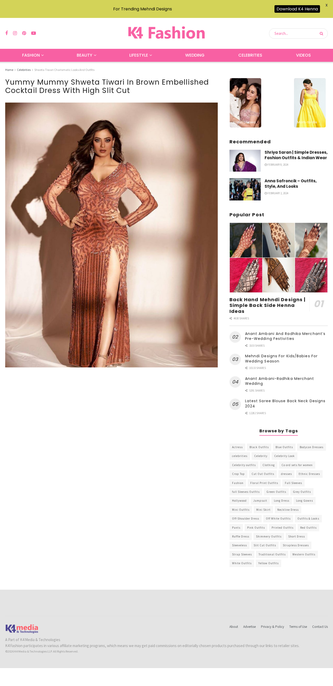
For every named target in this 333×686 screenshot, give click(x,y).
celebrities (239, 456)
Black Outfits (259, 447)
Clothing (268, 465)
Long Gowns (304, 500)
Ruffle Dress (240, 536)
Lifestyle (138, 55)
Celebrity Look (284, 456)
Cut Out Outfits (263, 474)
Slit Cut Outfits (265, 545)
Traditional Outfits (272, 554)
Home (9, 70)
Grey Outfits (302, 492)
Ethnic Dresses (309, 474)
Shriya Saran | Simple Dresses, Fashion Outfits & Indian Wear (296, 155)
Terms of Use (298, 626)
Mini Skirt (263, 510)
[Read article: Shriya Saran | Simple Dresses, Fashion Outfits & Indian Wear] (245, 161)
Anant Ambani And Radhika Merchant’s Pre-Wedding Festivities (285, 336)
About (233, 626)
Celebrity (260, 456)
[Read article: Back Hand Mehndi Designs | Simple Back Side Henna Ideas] (278, 258)
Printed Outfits (282, 527)
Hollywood (239, 500)
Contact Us (320, 626)
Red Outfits (308, 527)
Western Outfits (303, 554)
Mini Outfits (240, 510)
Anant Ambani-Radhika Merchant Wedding (279, 381)
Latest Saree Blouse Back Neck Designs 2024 (285, 403)
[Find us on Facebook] (6, 33)
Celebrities (250, 55)
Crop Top (238, 474)
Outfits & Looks (308, 518)
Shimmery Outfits (268, 536)
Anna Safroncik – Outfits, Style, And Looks (291, 183)
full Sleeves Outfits (246, 492)
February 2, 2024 (277, 193)
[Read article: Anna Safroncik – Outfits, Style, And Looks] (245, 189)
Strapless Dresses (296, 545)
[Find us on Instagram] (15, 33)
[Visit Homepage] (166, 33)
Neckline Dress (288, 510)
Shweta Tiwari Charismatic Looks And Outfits (64, 70)
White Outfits (242, 563)
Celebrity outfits (244, 465)
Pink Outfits (256, 527)
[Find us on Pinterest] (24, 33)
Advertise (249, 626)
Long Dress (281, 500)
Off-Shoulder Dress (245, 518)
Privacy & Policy (272, 626)
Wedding (194, 55)
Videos (303, 55)
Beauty (84, 55)
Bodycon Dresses (311, 447)
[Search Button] (322, 33)
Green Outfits (276, 492)
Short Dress (296, 536)
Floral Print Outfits (264, 483)
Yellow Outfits (268, 563)
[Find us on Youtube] (33, 33)
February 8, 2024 (277, 164)
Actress (237, 447)
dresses (286, 474)
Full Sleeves (293, 483)
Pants (236, 527)
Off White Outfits (278, 518)
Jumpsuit (260, 500)
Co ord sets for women (297, 465)
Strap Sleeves (242, 554)
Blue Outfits (284, 447)
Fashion (31, 55)
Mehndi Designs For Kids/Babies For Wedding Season (281, 358)
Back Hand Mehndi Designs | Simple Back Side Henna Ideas (267, 305)
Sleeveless (239, 545)
